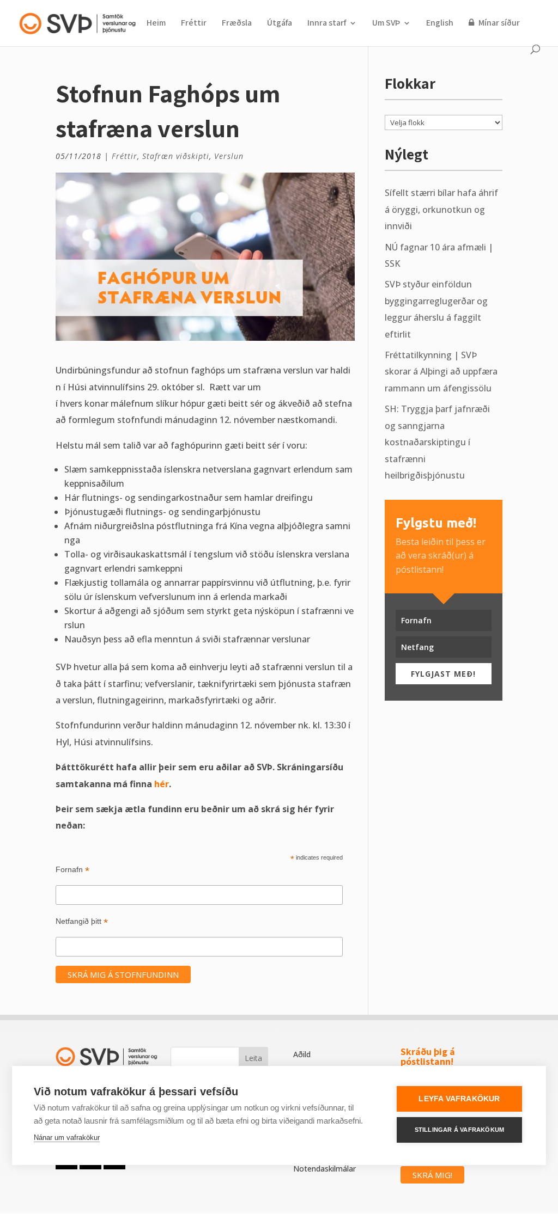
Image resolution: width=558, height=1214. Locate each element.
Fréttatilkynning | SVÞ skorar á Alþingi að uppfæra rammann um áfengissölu (441, 371)
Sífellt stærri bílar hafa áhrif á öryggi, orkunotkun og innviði (441, 209)
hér (161, 784)
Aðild (302, 1054)
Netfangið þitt (82, 921)
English (439, 23)
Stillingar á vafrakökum (460, 1129)
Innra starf (326, 23)
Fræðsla (237, 23)
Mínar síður (498, 23)
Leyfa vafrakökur (459, 1099)
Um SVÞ (386, 23)
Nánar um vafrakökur (67, 1137)
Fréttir (194, 23)
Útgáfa (279, 23)
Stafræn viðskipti (175, 156)
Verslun (229, 156)
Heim (156, 23)
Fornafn (72, 869)
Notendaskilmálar (324, 1168)
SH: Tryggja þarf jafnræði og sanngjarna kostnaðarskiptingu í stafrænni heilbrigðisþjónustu (437, 442)
